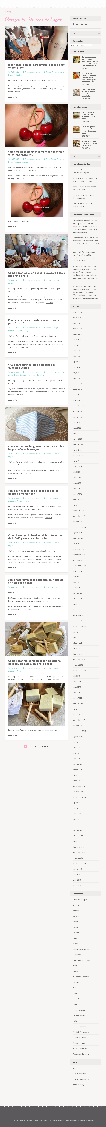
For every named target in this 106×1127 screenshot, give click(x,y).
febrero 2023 (78, 444)
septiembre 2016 (79, 670)
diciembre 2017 (78, 610)
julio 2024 (76, 367)
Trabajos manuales (80, 1026)
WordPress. (72, 1120)
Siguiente (44, 746)
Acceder (76, 1068)
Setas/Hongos (78, 999)
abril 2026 (76, 323)
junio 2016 (77, 681)
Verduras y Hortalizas (36, 375)
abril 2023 (76, 433)
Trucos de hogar (58, 72)
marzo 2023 (77, 439)
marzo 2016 (77, 698)
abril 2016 (76, 692)
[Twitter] (77, 24)
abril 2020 (76, 488)
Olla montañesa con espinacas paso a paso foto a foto (85, 258)
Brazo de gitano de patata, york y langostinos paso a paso (90, 130)
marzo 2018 (77, 593)
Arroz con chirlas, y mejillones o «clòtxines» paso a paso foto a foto (85, 269)
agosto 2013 (77, 869)
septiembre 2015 (79, 731)
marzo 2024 (77, 384)
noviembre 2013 (79, 852)
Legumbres (77, 955)
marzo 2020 (77, 494)
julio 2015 (76, 742)
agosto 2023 (77, 417)
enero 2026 (77, 340)
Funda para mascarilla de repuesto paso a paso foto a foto (34, 321)
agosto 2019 (77, 533)
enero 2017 (77, 648)
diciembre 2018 (78, 549)
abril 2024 (76, 378)
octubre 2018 (78, 560)
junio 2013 (77, 880)
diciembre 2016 (78, 654)
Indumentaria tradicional (82, 949)
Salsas (75, 993)
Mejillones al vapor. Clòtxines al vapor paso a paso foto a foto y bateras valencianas (85, 229)
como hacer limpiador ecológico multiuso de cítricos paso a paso (35, 581)
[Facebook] (73, 24)
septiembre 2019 (79, 527)
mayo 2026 (77, 318)
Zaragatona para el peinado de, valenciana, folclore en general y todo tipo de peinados (90, 61)
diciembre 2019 (78, 510)
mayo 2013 (77, 885)
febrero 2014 (78, 836)
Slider (75, 1004)
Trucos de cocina (79, 1037)
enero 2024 (77, 395)
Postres (76, 982)
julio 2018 (76, 577)
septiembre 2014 (79, 797)
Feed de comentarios (81, 1079)
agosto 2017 (77, 632)
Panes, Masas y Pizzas (81, 960)
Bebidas (76, 911)
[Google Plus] (81, 24)
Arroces (76, 905)
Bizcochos (76, 916)
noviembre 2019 (79, 516)
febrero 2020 (78, 499)
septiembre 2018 (79, 566)
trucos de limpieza (15, 75)
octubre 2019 (78, 521)
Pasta (75, 966)
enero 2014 (77, 841)
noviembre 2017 (79, 615)
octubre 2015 (78, 725)
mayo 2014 (77, 819)
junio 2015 (77, 748)
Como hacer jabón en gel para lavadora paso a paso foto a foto (36, 274)
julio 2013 (76, 874)
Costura (76, 927)
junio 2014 (77, 814)
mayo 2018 (77, 582)
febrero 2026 (78, 334)
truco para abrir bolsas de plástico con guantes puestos (32, 366)
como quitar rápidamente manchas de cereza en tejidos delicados (36, 153)
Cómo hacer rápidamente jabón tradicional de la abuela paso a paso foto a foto (34, 662)
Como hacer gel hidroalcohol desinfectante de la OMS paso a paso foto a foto (35, 536)
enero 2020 (77, 505)
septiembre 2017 (79, 626)
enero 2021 (77, 461)
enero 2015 (77, 775)
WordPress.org (78, 1085)
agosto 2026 (77, 312)
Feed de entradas (79, 1073)
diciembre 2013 (78, 847)
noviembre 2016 (79, 659)
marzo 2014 (77, 830)
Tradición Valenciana (81, 1032)
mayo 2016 (77, 687)
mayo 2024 (77, 373)
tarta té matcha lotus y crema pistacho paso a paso (88, 115)
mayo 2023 (77, 428)
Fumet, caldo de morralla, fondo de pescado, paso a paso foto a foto (90, 93)
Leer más (18, 91)
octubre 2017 (78, 621)
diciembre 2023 (78, 400)
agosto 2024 (77, 362)
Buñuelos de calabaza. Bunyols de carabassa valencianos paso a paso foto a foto (90, 77)
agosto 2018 (77, 571)
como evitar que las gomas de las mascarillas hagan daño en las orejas (36, 447)
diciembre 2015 (78, 714)
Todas (48, 72)
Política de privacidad (85, 1120)
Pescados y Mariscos (81, 977)
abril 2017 (76, 637)
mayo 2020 (77, 483)
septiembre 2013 (79, 863)
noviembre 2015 (79, 720)
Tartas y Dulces (79, 1015)
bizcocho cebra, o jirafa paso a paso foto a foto (89, 143)
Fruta (48, 159)
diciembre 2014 (78, 781)
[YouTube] (86, 24)
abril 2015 (76, 759)
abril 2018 (76, 588)
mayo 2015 (77, 753)
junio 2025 (77, 351)
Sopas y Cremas (79, 1010)
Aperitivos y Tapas (80, 899)
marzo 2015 (77, 764)
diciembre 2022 (78, 455)
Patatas (76, 971)
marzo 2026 (77, 329)
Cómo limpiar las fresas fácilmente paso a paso (86, 244)
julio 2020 (76, 472)
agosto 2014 (77, 803)
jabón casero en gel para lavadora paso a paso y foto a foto (36, 66)
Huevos (76, 944)
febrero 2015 (78, 770)
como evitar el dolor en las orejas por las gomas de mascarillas (33, 492)
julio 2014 (76, 808)
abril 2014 (76, 825)
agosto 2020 (77, 466)
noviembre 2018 (79, 555)
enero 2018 (77, 604)
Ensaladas (76, 933)
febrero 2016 (78, 703)
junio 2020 (77, 477)
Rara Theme (52, 1120)
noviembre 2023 (79, 406)
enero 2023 (77, 450)
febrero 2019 (78, 538)
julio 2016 (76, 676)
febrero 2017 (78, 643)
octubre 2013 (78, 858)
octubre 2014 (78, 792)
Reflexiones (77, 988)
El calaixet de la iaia (32, 72)
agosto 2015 (77, 736)
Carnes (75, 922)
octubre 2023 (78, 411)
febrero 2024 (78, 389)
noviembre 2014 (79, 786)
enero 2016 (77, 709)
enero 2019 (77, 544)
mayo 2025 (77, 356)
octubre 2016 (78, 665)
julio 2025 (76, 345)
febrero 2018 (78, 599)
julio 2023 (76, 422)
